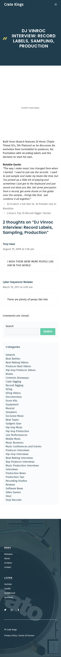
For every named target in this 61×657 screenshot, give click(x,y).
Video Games (13, 492)
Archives (8, 563)
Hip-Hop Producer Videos (21, 370)
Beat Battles (13, 358)
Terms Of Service (26, 635)
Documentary (14, 396)
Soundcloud (9, 593)
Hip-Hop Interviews (17, 454)
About (7, 558)
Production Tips (15, 477)
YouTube (8, 584)
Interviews (12, 469)
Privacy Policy (10, 635)
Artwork (10, 354)
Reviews (10, 484)
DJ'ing (9, 389)
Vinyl (8, 496)
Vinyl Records (14, 499)
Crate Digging (13, 381)
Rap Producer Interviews (20, 461)
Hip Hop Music (14, 427)
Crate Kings (14, 4)
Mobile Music (13, 438)
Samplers (11, 412)
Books (9, 374)
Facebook (8, 597)
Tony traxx (9, 244)
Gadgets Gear (13, 423)
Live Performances (16, 435)
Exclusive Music (15, 415)
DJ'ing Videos (13, 393)
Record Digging (14, 385)
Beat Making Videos (17, 362)
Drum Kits (11, 400)
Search (10, 326)
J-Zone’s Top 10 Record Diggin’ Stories (29, 213)
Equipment (12, 404)
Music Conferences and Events (23, 446)
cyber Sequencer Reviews (18, 282)
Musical (10, 408)
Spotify (7, 588)
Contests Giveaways (17, 377)
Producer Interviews (17, 450)
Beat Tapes (12, 419)
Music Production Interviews (22, 465)
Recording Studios (16, 480)
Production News (16, 473)
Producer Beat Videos (18, 366)
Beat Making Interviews (19, 457)
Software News (14, 488)
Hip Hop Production (17, 431)
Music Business (14, 442)
